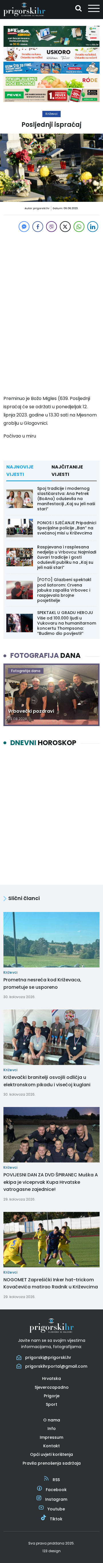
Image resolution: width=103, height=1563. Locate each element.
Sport (51, 1404)
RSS (56, 1480)
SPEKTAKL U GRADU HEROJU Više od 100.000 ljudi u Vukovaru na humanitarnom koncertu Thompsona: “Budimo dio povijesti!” (66, 623)
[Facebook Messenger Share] (24, 226)
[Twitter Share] (65, 226)
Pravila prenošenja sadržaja (52, 1463)
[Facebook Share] (37, 226)
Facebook (56, 1489)
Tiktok (56, 1519)
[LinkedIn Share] (92, 226)
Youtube (56, 1509)
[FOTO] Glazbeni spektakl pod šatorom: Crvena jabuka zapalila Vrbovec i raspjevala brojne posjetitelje (64, 590)
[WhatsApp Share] (79, 226)
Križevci (51, 113)
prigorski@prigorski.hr (48, 1357)
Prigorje (52, 1396)
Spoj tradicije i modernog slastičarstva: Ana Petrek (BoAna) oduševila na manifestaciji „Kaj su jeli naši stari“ (66, 499)
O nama (51, 1420)
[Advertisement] (51, 262)
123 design (51, 1551)
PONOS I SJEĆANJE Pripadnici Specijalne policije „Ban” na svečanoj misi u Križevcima (66, 528)
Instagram (56, 1499)
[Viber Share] (51, 226)
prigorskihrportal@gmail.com (56, 1366)
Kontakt (51, 1446)
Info (51, 1428)
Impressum (51, 1437)
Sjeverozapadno (52, 1387)
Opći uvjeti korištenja (51, 1454)
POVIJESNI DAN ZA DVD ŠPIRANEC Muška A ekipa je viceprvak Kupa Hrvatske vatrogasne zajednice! (50, 1182)
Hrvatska (51, 1378)
